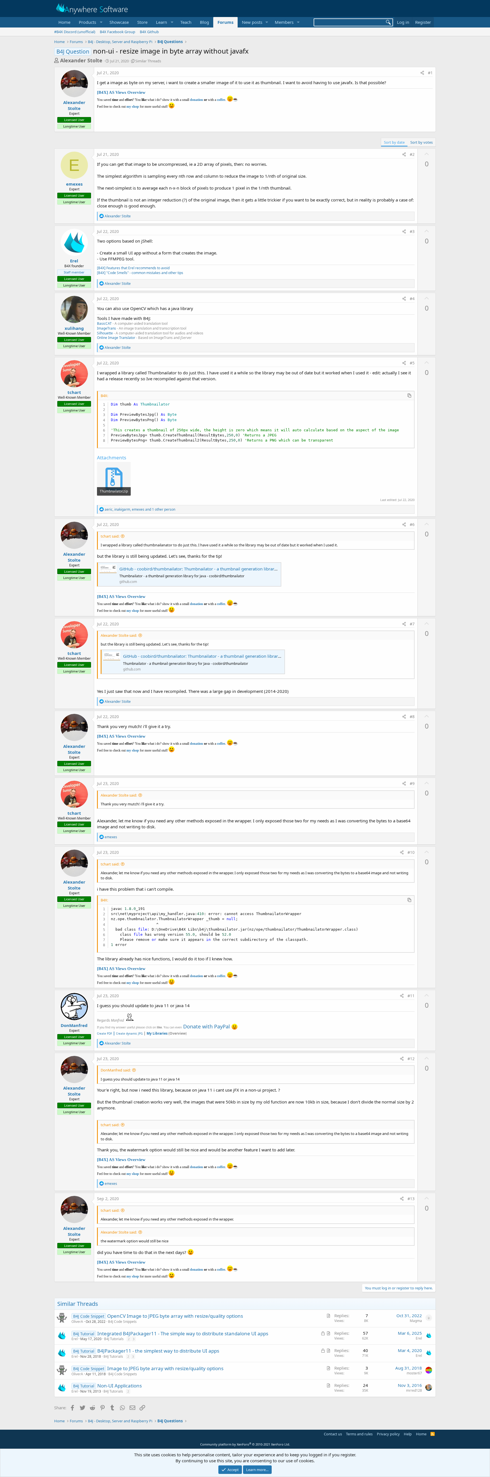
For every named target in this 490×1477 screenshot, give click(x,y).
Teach (185, 22)
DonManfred (74, 1025)
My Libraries (157, 1033)
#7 (412, 624)
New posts (252, 22)
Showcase (119, 22)
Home (64, 22)
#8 (412, 716)
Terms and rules (359, 1433)
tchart (74, 392)
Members (284, 22)
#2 (412, 154)
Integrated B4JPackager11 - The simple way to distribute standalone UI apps (182, 1333)
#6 (412, 524)
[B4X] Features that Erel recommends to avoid (133, 268)
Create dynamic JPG (128, 1033)
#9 (412, 783)
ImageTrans (106, 328)
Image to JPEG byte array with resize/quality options (165, 1368)
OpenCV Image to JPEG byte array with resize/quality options (175, 1316)
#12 (411, 1058)
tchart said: (110, 536)
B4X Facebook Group (117, 31)
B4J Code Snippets (122, 1321)
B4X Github (149, 31)
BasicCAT (104, 323)
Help (408, 1433)
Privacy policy (388, 1433)
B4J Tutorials (114, 1338)
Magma (416, 1320)
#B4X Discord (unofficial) (74, 31)
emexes (74, 184)
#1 (430, 72)
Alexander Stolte (81, 60)
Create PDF (104, 1033)
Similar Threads (148, 60)
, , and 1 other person (140, 509)
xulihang (74, 328)
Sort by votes (421, 142)
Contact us (333, 1433)
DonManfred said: (116, 1070)
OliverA (77, 1321)
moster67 (414, 1373)
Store (142, 22)
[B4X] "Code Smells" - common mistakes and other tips (140, 272)
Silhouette (105, 333)
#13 (411, 1198)
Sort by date (394, 142)
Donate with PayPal (206, 1026)
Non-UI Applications (119, 1385)
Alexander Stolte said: (119, 635)
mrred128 (414, 1390)
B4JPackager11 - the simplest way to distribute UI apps (158, 1350)
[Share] (422, 73)
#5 (412, 363)
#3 (412, 231)
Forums (225, 22)
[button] (90, 22)
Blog (204, 22)
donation (196, 100)
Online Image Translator (116, 337)
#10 (411, 852)
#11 (411, 995)
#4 (412, 298)
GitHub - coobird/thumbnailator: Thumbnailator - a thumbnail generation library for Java (205, 569)
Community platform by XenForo (245, 1444)
